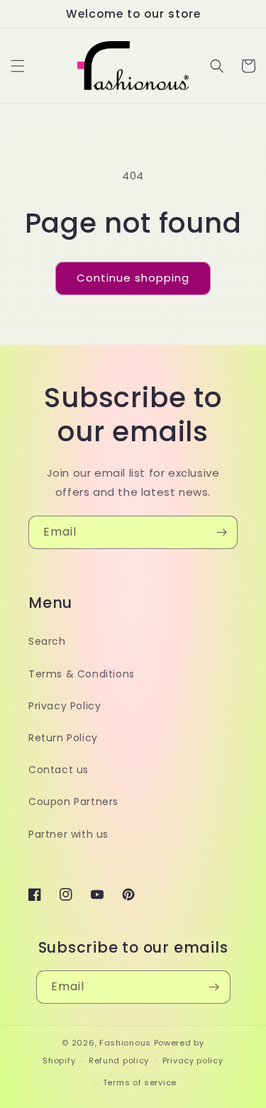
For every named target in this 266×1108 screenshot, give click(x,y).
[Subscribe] (221, 532)
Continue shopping (133, 277)
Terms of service (140, 1082)
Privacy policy (192, 1060)
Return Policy (63, 738)
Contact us (58, 770)
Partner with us (68, 834)
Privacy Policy (64, 706)
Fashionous (125, 1042)
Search (47, 641)
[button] (17, 66)
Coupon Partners (73, 801)
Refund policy (119, 1060)
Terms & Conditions (81, 674)
